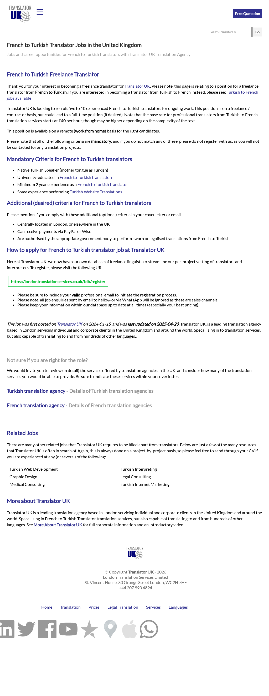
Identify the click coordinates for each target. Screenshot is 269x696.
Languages (178, 606)
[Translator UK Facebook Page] (47, 627)
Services (153, 606)
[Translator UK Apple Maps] (129, 627)
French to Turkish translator (102, 184)
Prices (94, 606)
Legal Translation (122, 606)
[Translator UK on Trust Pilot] (89, 627)
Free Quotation (247, 13)
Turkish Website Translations (96, 191)
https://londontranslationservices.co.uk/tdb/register (58, 281)
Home (46, 606)
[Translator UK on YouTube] (68, 627)
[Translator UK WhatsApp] (148, 627)
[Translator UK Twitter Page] (26, 627)
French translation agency (36, 405)
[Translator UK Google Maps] (110, 627)
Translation (70, 606)
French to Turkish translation (86, 177)
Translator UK (137, 85)
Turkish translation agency (36, 391)
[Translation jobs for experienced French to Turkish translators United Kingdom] (134, 560)
